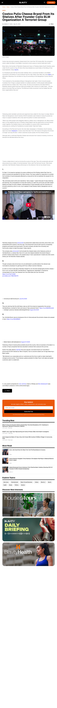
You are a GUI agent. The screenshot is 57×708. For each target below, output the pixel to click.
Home (3, 7)
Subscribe (51, 2)
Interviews (6, 482)
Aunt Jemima (22, 384)
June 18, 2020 (23, 298)
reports (16, 70)
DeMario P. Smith (8, 24)
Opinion (23, 485)
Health (5, 485)
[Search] (44, 2)
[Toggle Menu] (2, 2)
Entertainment (14, 482)
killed (49, 74)
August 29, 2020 (34, 310)
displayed (14, 131)
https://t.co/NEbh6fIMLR (13, 319)
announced (20, 243)
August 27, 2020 (25, 342)
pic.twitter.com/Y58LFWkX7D (10, 276)
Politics (16, 485)
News (8, 7)
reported (18, 349)
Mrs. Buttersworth (43, 384)
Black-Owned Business (26, 482)
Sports (49, 482)
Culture (36, 482)
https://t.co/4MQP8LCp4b (46, 308)
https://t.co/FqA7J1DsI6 (8, 274)
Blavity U (43, 482)
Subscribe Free (28, 411)
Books (10, 485)
